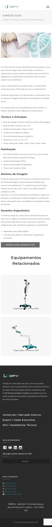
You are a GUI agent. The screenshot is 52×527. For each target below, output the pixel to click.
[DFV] (12, 6)
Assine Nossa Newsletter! (20, 245)
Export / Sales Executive (19, 420)
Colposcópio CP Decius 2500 (26, 308)
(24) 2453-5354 (10, 486)
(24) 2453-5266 (10, 489)
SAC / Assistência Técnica (20, 425)
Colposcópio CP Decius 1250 (26, 350)
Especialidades (19, 20)
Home (5, 20)
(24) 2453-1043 (10, 492)
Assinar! (25, 461)
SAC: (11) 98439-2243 (13, 494)
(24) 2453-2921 (10, 483)
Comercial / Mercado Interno (22, 414)
